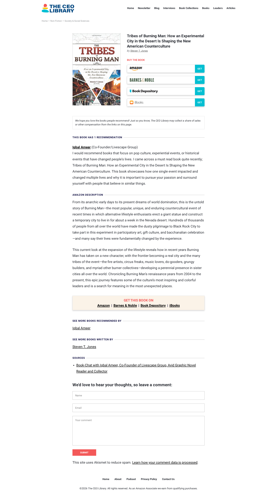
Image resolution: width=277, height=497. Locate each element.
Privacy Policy (149, 479)
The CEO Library (58, 8)
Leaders (218, 8)
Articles (231, 8)
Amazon (103, 305)
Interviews (169, 8)
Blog (156, 8)
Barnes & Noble (125, 305)
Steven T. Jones (139, 50)
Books (205, 8)
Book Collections (188, 8)
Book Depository (153, 305)
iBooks (174, 305)
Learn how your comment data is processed (164, 462)
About (117, 479)
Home (130, 8)
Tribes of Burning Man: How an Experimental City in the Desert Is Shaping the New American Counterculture (165, 41)
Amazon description (87, 194)
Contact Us (168, 479)
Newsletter (144, 8)
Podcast (131, 479)
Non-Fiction (56, 21)
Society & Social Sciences (77, 21)
